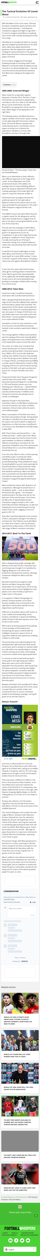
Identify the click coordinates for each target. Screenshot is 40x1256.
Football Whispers (8, 1197)
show (13, 85)
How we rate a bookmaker (29, 1235)
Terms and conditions (9, 1235)
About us (15, 1233)
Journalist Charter (28, 1233)
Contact (5, 1233)
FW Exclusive (22, 1197)
